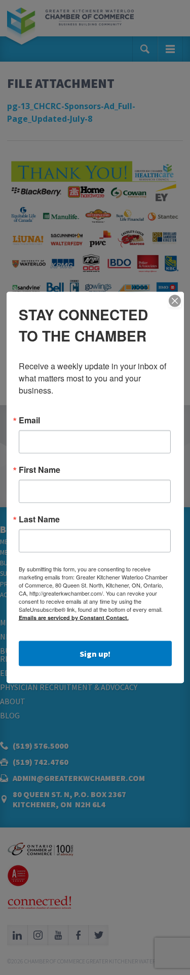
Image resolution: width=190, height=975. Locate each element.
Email (29, 420)
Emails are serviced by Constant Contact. (74, 617)
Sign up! (95, 654)
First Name (39, 470)
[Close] (175, 301)
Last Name (39, 519)
